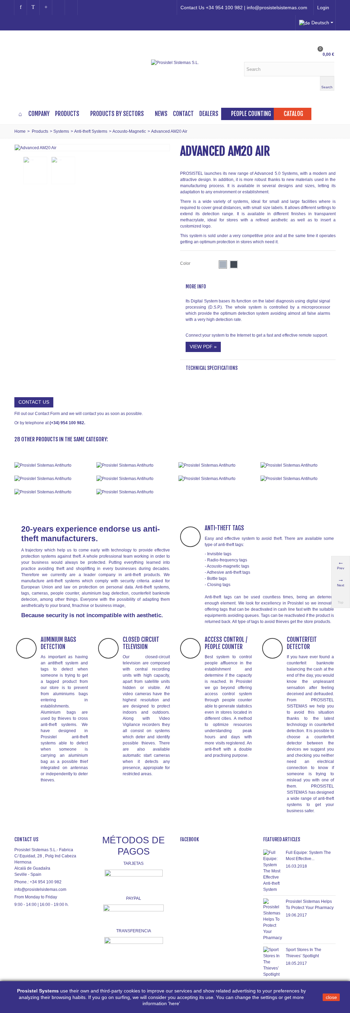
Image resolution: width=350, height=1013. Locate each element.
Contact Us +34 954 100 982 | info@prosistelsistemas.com (243, 7)
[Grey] (222, 264)
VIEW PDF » (203, 346)
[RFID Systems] (134, 492)
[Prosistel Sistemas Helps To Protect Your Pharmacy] (272, 919)
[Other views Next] (164, 171)
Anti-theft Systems (90, 131)
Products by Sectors (117, 113)
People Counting (251, 113)
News (161, 113)
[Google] (45, 7)
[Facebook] (20, 7)
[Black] (233, 264)
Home (20, 131)
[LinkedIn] (71, 7)
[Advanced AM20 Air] (35, 147)
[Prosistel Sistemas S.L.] (175, 62)
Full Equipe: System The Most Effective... (308, 855)
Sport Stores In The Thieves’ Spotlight (303, 952)
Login (323, 7)
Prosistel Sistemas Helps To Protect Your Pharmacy (310, 904)
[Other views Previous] (17, 171)
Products (67, 113)
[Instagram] (58, 7)
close (331, 997)
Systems (61, 131)
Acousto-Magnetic (129, 131)
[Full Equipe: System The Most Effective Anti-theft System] (272, 870)
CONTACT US (33, 402)
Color (185, 263)
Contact (183, 113)
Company (39, 113)
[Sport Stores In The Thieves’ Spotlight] (272, 961)
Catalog (293, 113)
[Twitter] (33, 7)
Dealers (208, 113)
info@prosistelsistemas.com (40, 889)
